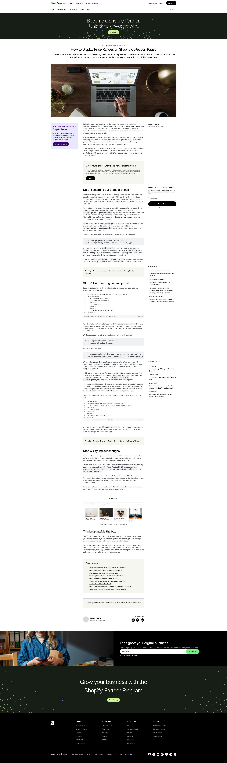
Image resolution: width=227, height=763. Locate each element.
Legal (88, 754)
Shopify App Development (157, 279)
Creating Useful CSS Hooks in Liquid (100, 584)
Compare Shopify (133, 729)
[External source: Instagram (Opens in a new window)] (162, 754)
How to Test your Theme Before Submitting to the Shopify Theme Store (110, 586)
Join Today (113, 32)
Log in (161, 3)
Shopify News (61, 9)
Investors (79, 736)
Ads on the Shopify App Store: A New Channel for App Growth (107, 567)
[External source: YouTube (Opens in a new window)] (158, 754)
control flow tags (99, 362)
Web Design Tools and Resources (159, 271)
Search (172, 9)
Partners (104, 736)
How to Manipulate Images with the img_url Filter (103, 578)
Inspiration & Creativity (156, 296)
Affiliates (104, 740)
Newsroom (79, 740)
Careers (78, 733)
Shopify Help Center (159, 725)
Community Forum (159, 729)
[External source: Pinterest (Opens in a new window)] (175, 754)
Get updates (162, 204)
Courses (130, 736)
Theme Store (106, 729)
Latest (82, 9)
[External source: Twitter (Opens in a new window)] (137, 620)
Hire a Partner (157, 733)
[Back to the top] (52, 723)
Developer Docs (107, 725)
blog (103, 45)
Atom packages (125, 217)
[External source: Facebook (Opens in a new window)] (133, 620)
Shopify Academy (92, 3)
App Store (105, 733)
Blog (52, 9)
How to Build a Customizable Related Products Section (105, 570)
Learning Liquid (153, 375)
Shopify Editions (81, 729)
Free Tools (130, 740)
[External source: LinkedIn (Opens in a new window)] (142, 620)
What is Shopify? (81, 725)
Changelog (130, 743)
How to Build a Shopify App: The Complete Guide (103, 573)
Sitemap (109, 754)
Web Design (152, 366)
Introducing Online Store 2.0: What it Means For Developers (106, 575)
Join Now (171, 3)
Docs (71, 3)
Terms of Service (77, 754)
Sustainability (80, 743)
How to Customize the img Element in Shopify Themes (120, 441)
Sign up (90, 178)
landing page (135, 126)
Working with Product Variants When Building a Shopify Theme (107, 581)
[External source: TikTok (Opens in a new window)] (166, 754)
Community (79, 3)
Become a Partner (61, 144)
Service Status (157, 736)
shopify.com (153, 3)
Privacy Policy (98, 754)
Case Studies (73, 9)
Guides (129, 733)
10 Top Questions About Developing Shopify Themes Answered (107, 589)
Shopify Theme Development (116, 45)
